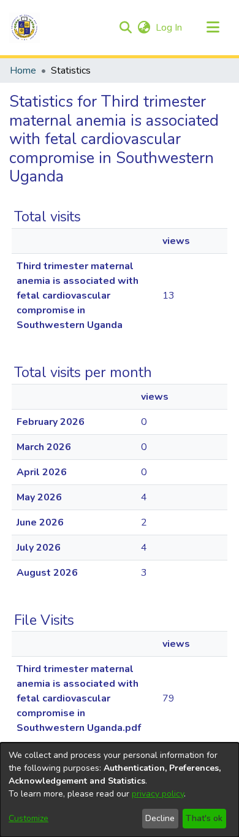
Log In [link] (169, 27)
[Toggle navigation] (212, 27)
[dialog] (119, 790)
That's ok (204, 818)
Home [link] (23, 70)
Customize (28, 818)
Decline (160, 818)
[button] (24, 27)
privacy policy (158, 794)
